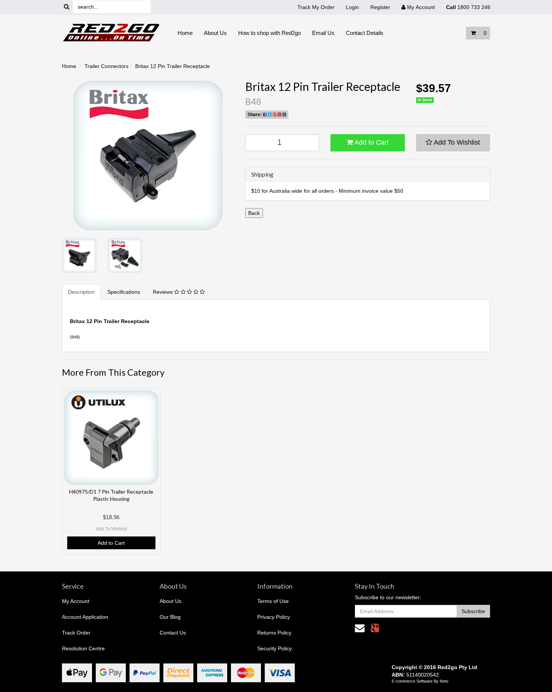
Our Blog (170, 617)
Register (380, 7)
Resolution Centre (83, 648)
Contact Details (364, 33)
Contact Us (173, 633)
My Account (75, 601)
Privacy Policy (273, 617)
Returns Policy (274, 633)
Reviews (163, 292)
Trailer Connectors (106, 66)
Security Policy (274, 648)
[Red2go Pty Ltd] (111, 33)
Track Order (76, 633)
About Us (215, 33)
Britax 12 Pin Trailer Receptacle (172, 66)
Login (352, 7)
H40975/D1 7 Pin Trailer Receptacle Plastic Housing (111, 495)
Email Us (323, 33)
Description (81, 292)
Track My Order (316, 7)
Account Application (85, 617)
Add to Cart (371, 142)
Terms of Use (273, 601)
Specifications (123, 292)
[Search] (66, 7)
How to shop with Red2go (269, 33)
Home (185, 33)
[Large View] (79, 255)
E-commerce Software (412, 681)
